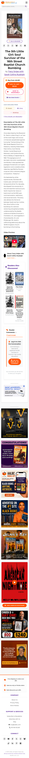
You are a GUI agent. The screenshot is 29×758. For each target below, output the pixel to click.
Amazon (10, 108)
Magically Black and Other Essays (10, 311)
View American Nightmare (15, 605)
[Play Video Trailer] (14, 582)
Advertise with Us (14, 719)
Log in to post (12, 335)
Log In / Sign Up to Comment (15, 362)
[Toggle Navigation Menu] (26, 2)
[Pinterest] (16, 743)
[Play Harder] (19, 279)
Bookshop (16, 112)
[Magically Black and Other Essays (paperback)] (9, 279)
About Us (14, 700)
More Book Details (13, 97)
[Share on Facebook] (4, 45)
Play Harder (19, 287)
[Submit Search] (25, 6)
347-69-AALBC (15, 727)
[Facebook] (12, 738)
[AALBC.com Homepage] (9, 2)
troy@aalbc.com (15, 724)
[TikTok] (8, 743)
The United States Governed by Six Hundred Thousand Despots (19, 313)
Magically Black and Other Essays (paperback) (10, 289)
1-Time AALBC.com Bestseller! (13, 116)
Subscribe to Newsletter (14, 716)
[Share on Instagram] (8, 45)
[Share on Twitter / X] (20, 45)
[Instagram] (4, 738)
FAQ (14, 722)
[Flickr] (20, 743)
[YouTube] (8, 738)
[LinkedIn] (12, 743)
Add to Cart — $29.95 (15, 85)
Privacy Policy (14, 702)
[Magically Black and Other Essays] (9, 302)
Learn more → (11, 258)
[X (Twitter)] (16, 738)
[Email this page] (25, 45)
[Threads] (20, 738)
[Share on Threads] (12, 45)
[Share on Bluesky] (16, 45)
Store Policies (14, 705)
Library (21, 108)
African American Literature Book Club (14, 753)
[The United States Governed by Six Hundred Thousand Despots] (19, 302)
